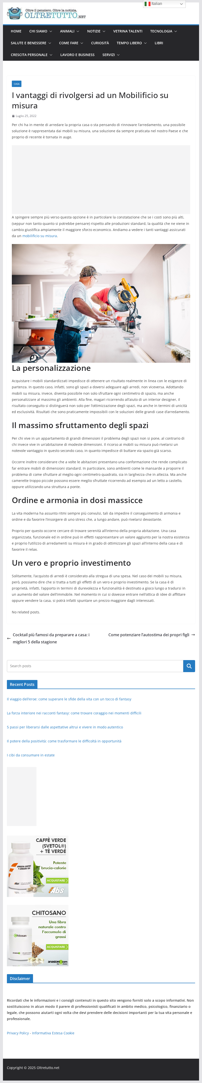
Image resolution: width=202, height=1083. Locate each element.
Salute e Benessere (28, 43)
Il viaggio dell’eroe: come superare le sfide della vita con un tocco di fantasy (69, 699)
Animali (67, 31)
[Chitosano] (37, 908)
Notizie (94, 31)
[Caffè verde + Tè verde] (37, 838)
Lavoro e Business (77, 54)
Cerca (189, 666)
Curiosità (100, 43)
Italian (156, 3)
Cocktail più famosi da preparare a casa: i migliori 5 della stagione (51, 638)
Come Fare (68, 43)
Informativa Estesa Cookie (53, 1033)
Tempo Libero (129, 43)
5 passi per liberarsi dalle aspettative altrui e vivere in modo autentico (65, 727)
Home (16, 31)
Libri (159, 43)
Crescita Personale (29, 54)
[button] (49, 31)
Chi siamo (38, 31)
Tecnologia (161, 31)
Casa (16, 84)
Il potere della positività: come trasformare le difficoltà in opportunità (64, 741)
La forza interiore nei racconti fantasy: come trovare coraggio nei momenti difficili (74, 713)
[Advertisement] (101, 179)
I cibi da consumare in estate (31, 755)
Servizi (108, 54)
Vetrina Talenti (127, 31)
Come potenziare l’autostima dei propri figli (148, 634)
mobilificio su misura (39, 235)
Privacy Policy (18, 1033)
